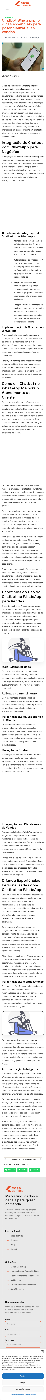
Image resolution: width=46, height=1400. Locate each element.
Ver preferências (23, 1389)
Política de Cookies (17, 1394)
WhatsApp (9, 1340)
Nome (7, 1319)
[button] (42, 1352)
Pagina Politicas (30, 1394)
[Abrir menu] (7, 9)
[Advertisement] (23, 207)
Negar (23, 1382)
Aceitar (23, 1376)
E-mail (7, 1330)
